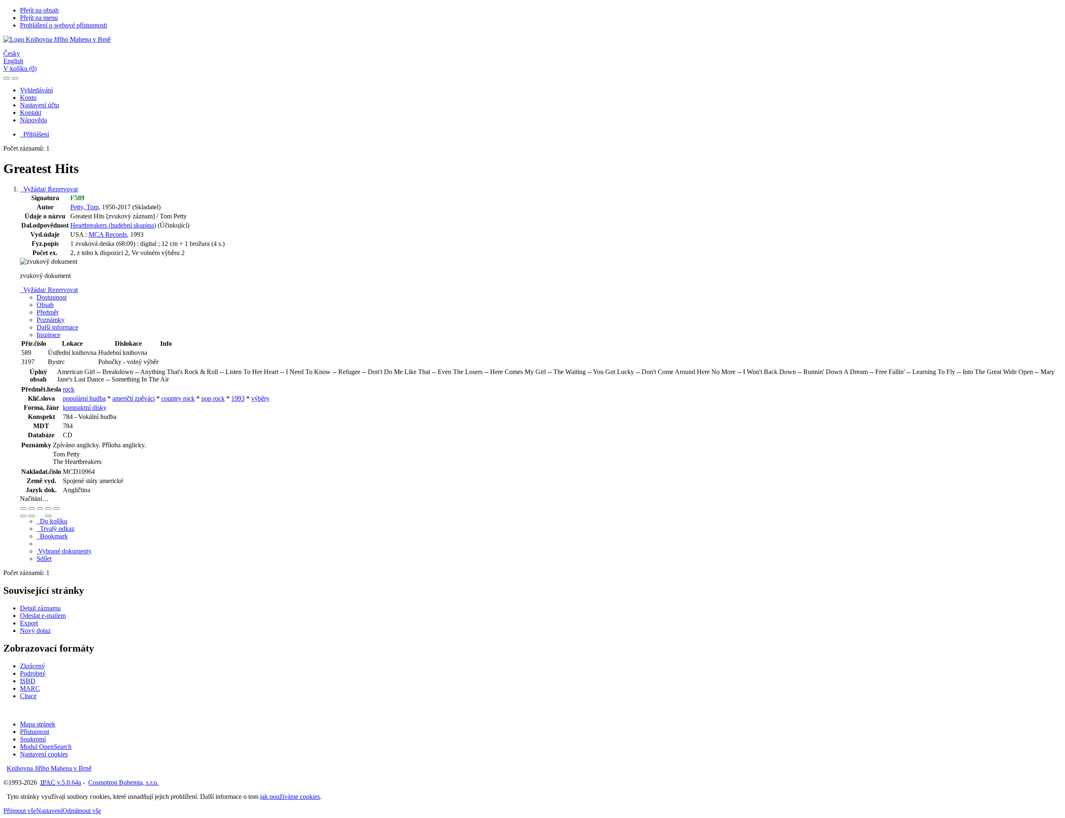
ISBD (27, 680)
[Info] (56, 508)
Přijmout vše (19, 810)
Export (29, 623)
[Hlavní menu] (15, 78)
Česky (11, 53)
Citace (28, 695)
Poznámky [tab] (50, 319)
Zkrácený (32, 665)
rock (68, 389)
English (13, 60)
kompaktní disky (84, 407)
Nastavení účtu (39, 105)
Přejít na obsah (39, 10)
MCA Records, (109, 234)
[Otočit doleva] (23, 516)
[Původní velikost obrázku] (40, 508)
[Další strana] (48, 516)
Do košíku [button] (52, 521)
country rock (178, 398)
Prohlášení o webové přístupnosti (63, 25)
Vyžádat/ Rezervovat (49, 189)
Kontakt (30, 112)
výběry (260, 398)
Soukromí (33, 739)
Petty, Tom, (85, 207)
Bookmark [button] (52, 536)
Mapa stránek (37, 724)
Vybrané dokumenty (64, 551)
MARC (30, 688)
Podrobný (33, 673)
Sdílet (44, 558)
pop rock (213, 398)
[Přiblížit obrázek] (23, 508)
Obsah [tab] (45, 304)
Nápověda (33, 120)
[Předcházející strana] (40, 516)
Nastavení (49, 810)
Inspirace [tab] (48, 334)
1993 (238, 398)
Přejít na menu (39, 17)
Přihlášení (34, 134)
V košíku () (20, 68)
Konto (28, 97)
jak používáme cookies (290, 796)
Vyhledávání (36, 90)
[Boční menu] (6, 78)
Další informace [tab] (57, 327)
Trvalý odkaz (55, 528)
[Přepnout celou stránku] (48, 508)
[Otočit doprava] (31, 516)
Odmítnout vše (81, 810)
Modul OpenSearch (46, 746)
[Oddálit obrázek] (31, 508)
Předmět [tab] (47, 312)
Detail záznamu (40, 608)
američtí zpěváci (133, 398)
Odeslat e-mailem (43, 615)
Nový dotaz (35, 630)
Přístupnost (34, 731)
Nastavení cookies (44, 754)
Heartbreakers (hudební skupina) (113, 225)
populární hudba (84, 398)
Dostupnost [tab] (52, 297)
